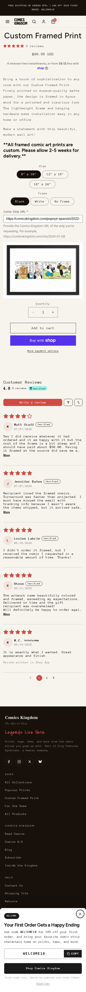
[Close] (80, 914)
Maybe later (43, 983)
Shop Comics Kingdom (43, 968)
